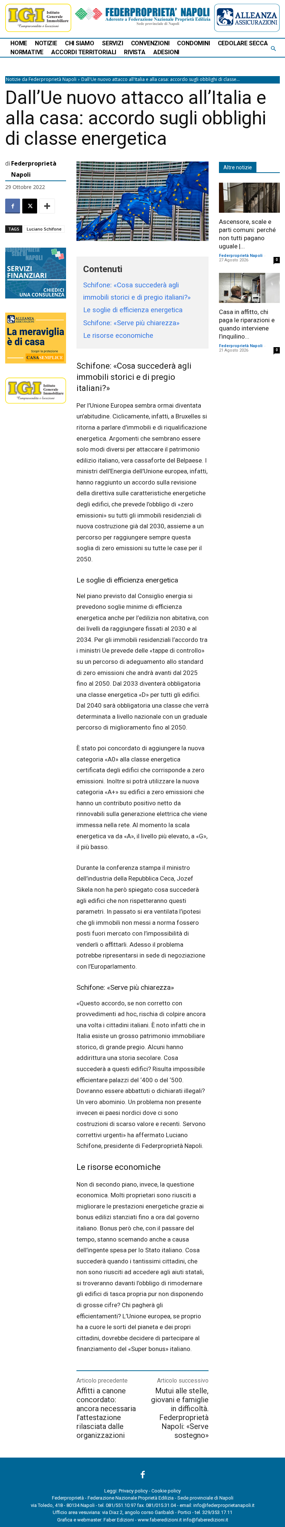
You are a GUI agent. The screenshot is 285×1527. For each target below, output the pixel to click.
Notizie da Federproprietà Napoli (41, 79)
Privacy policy (133, 1491)
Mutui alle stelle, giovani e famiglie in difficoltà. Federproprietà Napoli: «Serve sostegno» (180, 1413)
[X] (29, 206)
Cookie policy (166, 1491)
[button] (273, 49)
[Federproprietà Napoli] (142, 16)
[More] (47, 206)
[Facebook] (12, 206)
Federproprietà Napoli (33, 169)
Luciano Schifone (44, 229)
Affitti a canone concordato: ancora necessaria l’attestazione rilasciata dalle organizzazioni (106, 1413)
